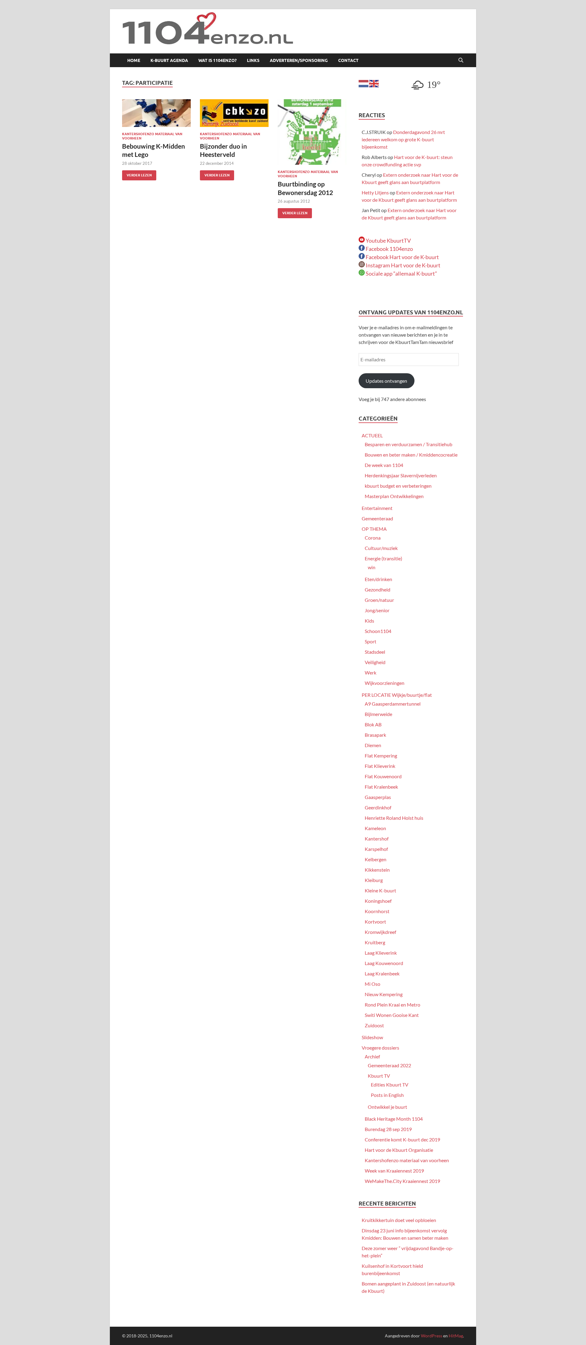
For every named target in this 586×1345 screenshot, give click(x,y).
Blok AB (373, 724)
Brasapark (375, 735)
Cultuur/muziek (381, 548)
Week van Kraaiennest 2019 (394, 1170)
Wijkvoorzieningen (384, 683)
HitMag (456, 1335)
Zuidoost (374, 1025)
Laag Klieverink (381, 953)
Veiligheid (375, 662)
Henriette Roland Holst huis (394, 818)
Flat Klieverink (380, 766)
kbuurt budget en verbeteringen (398, 486)
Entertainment (377, 508)
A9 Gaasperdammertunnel (393, 704)
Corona (373, 538)
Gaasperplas (378, 797)
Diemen (373, 745)
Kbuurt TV (379, 1076)
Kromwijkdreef (380, 932)
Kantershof (377, 838)
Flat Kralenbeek (381, 787)
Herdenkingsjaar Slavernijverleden (401, 475)
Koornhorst (377, 911)
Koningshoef (378, 901)
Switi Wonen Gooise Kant (392, 1015)
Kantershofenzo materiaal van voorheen (407, 1160)
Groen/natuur (379, 600)
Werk (370, 672)
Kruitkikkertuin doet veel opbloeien (399, 1220)
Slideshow (372, 1037)
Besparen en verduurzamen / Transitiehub (408, 444)
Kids (369, 621)
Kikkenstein (377, 870)
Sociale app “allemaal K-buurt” (401, 273)
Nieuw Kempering (384, 994)
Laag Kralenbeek (382, 973)
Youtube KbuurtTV (388, 240)
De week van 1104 (384, 465)
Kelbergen (375, 859)
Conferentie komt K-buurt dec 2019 (402, 1139)
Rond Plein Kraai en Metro (392, 1004)
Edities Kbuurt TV (389, 1084)
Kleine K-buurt (380, 890)
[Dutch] (364, 83)
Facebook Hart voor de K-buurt (402, 257)
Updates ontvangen (386, 381)
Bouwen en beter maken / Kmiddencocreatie (411, 454)
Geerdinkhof (378, 807)
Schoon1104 (378, 631)
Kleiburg (374, 880)
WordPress (431, 1335)
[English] (374, 83)
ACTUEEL (372, 435)
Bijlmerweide (378, 714)
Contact (348, 60)
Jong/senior (377, 610)
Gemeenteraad (377, 518)
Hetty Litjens (375, 192)
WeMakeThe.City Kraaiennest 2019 (402, 1181)
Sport (370, 641)
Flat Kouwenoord (383, 776)
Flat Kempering (381, 755)
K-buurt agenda (169, 60)
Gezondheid (377, 589)
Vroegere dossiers (380, 1047)
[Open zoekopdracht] (460, 60)
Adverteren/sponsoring (299, 60)
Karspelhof (376, 849)
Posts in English (387, 1095)
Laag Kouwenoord (384, 963)
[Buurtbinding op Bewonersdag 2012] (312, 132)
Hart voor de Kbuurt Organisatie (399, 1150)
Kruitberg (375, 942)
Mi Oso (372, 984)
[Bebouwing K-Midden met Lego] (156, 113)
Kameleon (375, 828)
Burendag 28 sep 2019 (388, 1129)
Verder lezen (137, 173)
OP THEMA (374, 529)
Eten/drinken (378, 579)
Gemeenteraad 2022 (389, 1065)
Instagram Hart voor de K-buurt (402, 265)
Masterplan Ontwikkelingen (394, 496)
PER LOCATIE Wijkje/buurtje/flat (397, 695)
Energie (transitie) (383, 558)
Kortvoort (375, 921)
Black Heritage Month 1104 (394, 1119)
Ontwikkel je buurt (387, 1107)
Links (253, 60)
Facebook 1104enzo (389, 248)
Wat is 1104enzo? (217, 60)
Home (133, 60)
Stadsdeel (375, 652)
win (371, 567)
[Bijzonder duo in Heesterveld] (234, 113)
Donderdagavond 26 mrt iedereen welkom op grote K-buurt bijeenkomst (403, 139)
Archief (372, 1056)
